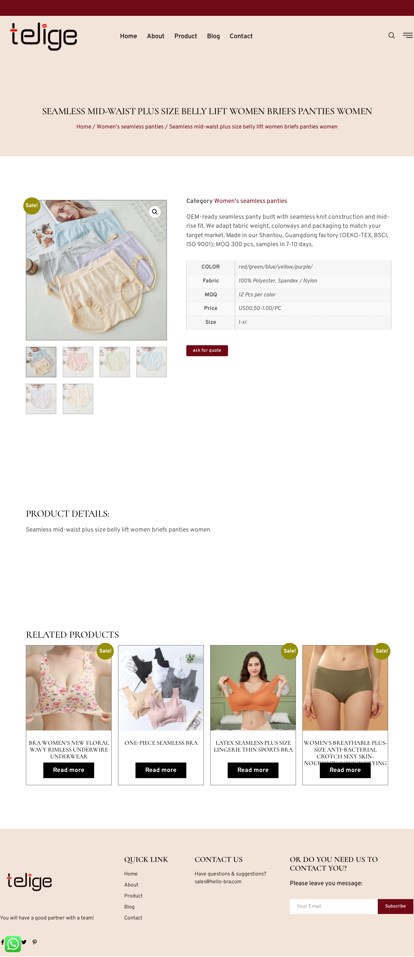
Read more (68, 770)
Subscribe (395, 906)
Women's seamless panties (130, 127)
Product (185, 36)
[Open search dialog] (391, 36)
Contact (241, 36)
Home (128, 36)
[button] (155, 212)
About (156, 36)
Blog (213, 36)
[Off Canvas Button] (408, 36)
